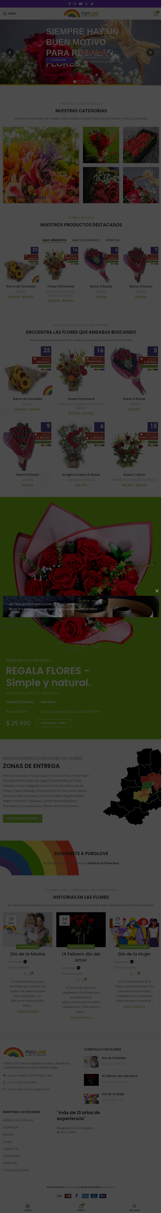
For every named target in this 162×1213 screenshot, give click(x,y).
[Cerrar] (154, 591)
